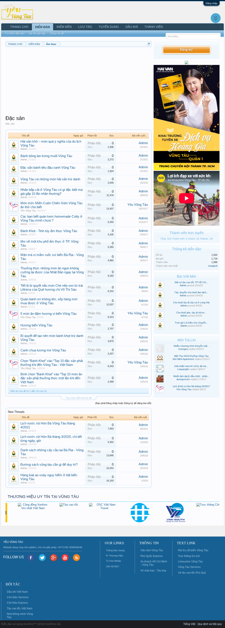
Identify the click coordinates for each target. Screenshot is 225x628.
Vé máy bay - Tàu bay (153, 570)
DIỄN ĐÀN (42, 27)
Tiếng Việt (189, 624)
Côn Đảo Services (18, 597)
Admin (23, 149)
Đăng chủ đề (57, 33)
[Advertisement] (78, 80)
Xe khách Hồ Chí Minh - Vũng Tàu (153, 563)
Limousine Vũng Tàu (190, 561)
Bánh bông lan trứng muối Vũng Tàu (46, 156)
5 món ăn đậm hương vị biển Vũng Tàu (48, 313)
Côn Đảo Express (17, 602)
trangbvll (212, 266)
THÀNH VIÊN (153, 27)
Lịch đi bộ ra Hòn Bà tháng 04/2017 (191, 386)
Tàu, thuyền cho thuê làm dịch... (191, 292)
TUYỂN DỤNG (109, 27)
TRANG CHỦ (19, 27)
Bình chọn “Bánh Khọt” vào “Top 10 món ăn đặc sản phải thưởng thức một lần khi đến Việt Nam (51, 378)
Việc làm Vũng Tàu (151, 550)
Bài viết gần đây (37, 33)
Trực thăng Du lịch (189, 556)
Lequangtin (183, 369)
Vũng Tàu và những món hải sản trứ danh (50, 179)
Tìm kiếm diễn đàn (15, 33)
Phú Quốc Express (151, 556)
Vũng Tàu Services (189, 567)
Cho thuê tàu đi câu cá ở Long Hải (191, 302)
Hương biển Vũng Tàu (36, 325)
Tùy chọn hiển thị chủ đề (78, 398)
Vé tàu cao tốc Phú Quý (192, 572)
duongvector (183, 379)
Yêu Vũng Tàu (28, 210)
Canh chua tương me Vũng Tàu (43, 350)
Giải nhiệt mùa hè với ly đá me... (191, 366)
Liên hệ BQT (112, 566)
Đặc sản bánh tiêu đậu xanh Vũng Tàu (47, 167)
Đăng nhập (211, 3)
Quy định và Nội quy (210, 624)
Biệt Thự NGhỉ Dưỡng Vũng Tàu (191, 356)
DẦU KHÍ (131, 27)
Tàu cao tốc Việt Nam (19, 608)
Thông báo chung (115, 550)
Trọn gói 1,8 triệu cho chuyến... (191, 322)
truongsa (183, 349)
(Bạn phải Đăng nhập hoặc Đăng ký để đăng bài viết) (123, 403)
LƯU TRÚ (85, 27)
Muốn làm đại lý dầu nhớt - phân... (191, 376)
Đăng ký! (186, 50)
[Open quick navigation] (148, 44)
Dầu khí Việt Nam (17, 591)
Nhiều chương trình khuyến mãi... (191, 346)
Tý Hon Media (113, 561)
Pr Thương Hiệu (114, 555)
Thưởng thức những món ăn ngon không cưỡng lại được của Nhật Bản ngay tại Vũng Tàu (52, 272)
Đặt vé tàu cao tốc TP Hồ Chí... (191, 282)
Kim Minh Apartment (183, 359)
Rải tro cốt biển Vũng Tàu (193, 550)
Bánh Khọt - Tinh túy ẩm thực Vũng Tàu (48, 231)
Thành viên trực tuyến (187, 233)
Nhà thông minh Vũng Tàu (20, 615)
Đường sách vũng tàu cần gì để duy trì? (49, 464)
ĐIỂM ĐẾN (64, 27)
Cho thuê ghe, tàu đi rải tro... (191, 312)
